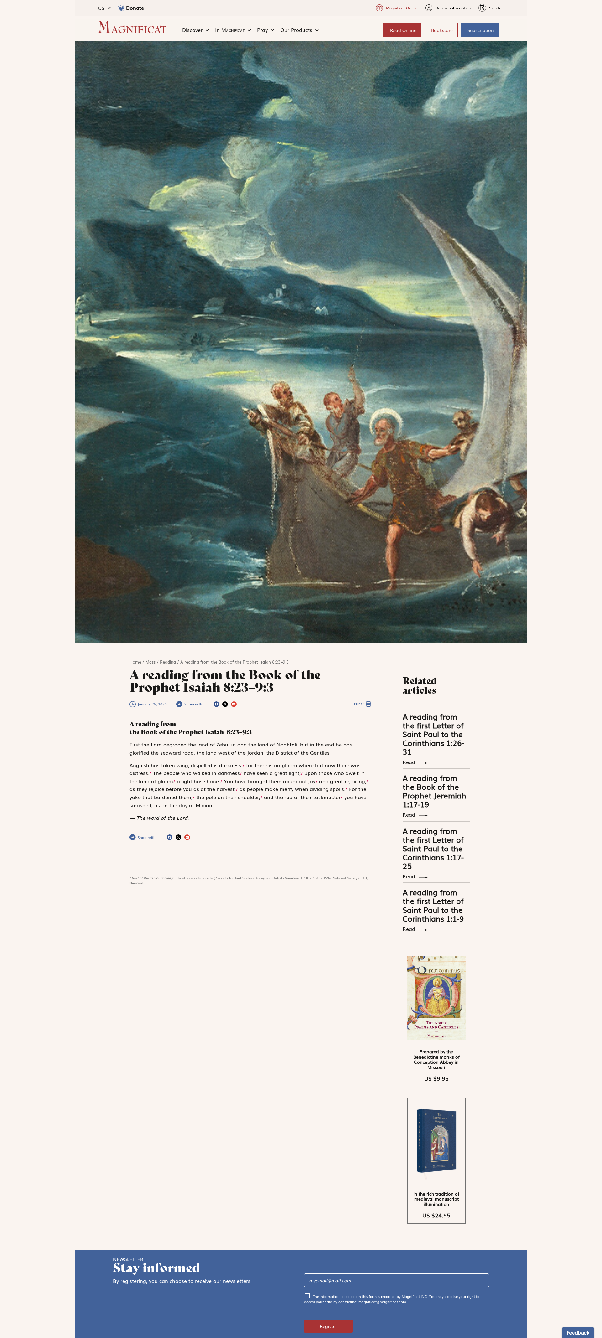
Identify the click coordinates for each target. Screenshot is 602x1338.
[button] (216, 704)
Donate (135, 7)
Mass (150, 662)
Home (135, 662)
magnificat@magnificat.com (382, 1301)
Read (410, 762)
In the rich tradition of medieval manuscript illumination (436, 1199)
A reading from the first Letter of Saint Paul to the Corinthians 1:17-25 (433, 848)
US (101, 7)
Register (328, 1326)
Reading (168, 662)
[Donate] (121, 8)
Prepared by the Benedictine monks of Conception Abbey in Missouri (436, 1059)
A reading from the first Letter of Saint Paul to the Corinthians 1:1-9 (433, 905)
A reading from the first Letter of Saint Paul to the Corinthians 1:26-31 (433, 734)
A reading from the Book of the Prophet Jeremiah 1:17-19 (434, 790)
